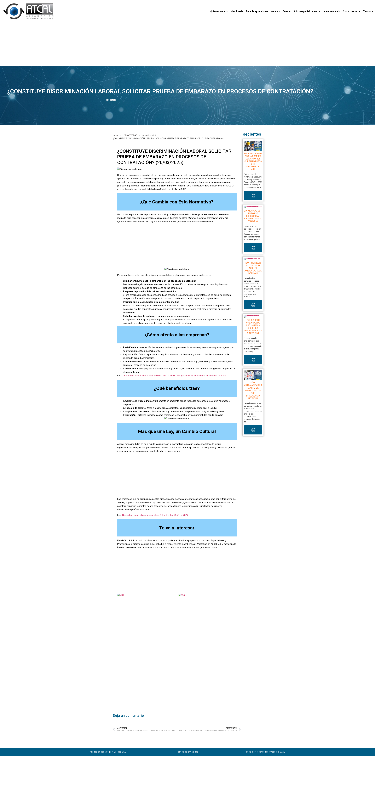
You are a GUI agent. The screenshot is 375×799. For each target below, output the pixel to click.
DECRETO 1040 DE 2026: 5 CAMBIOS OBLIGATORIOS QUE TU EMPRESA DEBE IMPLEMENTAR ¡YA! (253, 161)
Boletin (286, 11)
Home (115, 135)
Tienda (367, 11)
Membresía (237, 11)
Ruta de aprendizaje (257, 11)
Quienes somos (219, 11)
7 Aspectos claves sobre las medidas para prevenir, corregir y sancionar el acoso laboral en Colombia (174, 375)
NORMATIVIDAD (129, 135)
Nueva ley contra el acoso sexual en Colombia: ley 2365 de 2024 (155, 515)
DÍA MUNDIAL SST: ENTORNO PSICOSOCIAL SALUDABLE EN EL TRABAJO (253, 216)
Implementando (331, 11)
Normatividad (147, 135)
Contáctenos (350, 11)
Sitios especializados (305, 11)
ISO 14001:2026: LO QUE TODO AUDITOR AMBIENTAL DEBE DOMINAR (253, 268)
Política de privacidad (187, 752)
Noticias (275, 11)
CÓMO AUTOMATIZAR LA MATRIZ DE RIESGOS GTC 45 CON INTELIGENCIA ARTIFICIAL (253, 390)
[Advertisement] (88, 44)
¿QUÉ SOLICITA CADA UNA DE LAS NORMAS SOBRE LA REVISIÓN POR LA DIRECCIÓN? (253, 327)
